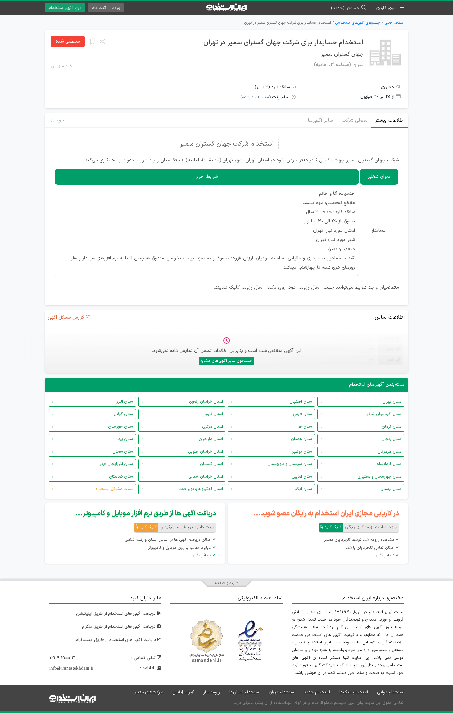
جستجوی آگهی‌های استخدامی (357, 23)
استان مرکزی (212, 427)
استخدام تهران (282, 692)
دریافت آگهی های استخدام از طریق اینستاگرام (116, 640)
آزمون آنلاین (183, 692)
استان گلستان (211, 464)
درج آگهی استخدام (65, 8)
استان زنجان (392, 439)
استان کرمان (392, 427)
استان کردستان (121, 477)
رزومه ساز (211, 692)
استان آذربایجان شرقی (383, 414)
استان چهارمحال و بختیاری (379, 477)
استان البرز (125, 402)
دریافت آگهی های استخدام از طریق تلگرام (119, 626)
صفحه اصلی (394, 23)
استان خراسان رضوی (206, 402)
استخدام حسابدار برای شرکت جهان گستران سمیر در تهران (283, 43)
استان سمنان (123, 452)
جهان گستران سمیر (342, 54)
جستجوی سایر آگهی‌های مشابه (226, 361)
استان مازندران (211, 439)
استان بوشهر (302, 452)
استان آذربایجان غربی (116, 464)
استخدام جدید (317, 692)
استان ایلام (304, 489)
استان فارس (303, 414)
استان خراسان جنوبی (205, 452)
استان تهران (392, 402)
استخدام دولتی (390, 692)
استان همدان (302, 439)
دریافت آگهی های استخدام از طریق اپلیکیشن (116, 613)
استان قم (305, 427)
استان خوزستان (121, 427)
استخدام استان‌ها (244, 692)
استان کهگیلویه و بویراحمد (201, 489)
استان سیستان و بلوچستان (290, 464)
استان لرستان (391, 489)
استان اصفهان (301, 402)
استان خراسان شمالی (205, 477)
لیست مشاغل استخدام (114, 489)
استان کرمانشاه (389, 464)
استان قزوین (212, 414)
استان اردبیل (302, 477)
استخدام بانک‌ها (353, 692)
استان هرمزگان (389, 452)
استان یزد (126, 439)
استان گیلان (124, 414)
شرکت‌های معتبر (149, 692)
